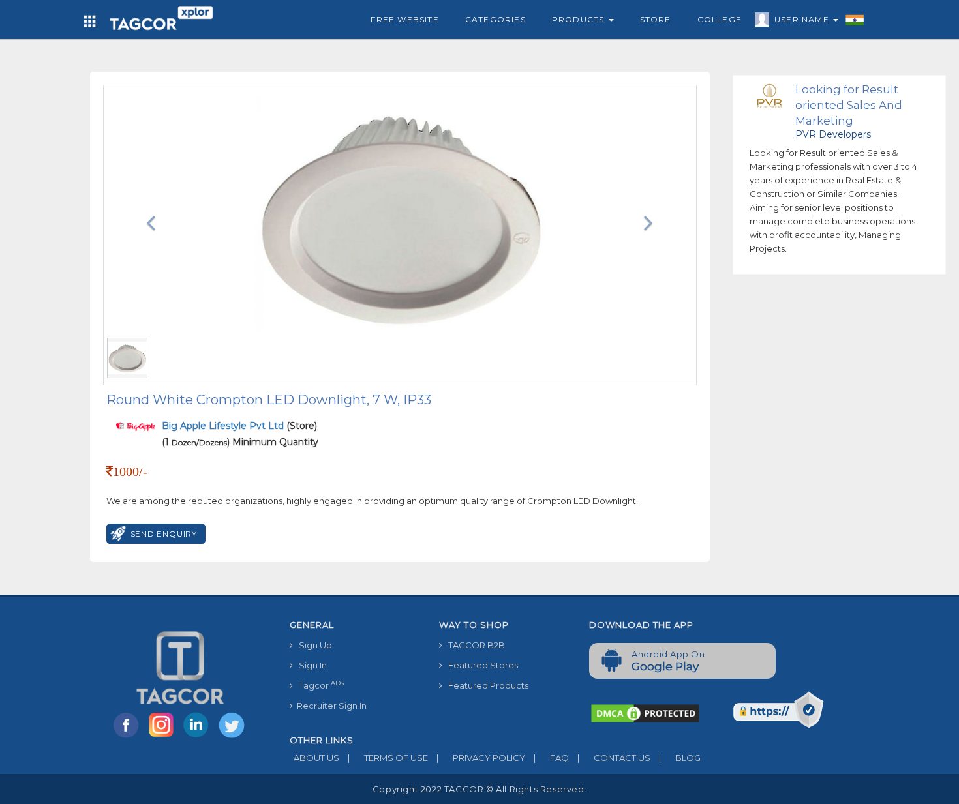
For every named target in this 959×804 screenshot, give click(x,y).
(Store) (239, 426)
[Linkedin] (199, 737)
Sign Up (312, 645)
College (719, 19)
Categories (495, 19)
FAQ (551, 757)
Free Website (404, 19)
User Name (803, 19)
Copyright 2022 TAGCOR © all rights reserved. (479, 789)
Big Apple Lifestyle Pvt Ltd (224, 426)
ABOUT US (314, 757)
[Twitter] (233, 737)
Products (579, 19)
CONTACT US (613, 757)
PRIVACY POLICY (480, 757)
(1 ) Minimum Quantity (240, 442)
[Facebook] (128, 737)
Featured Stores (480, 665)
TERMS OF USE (388, 757)
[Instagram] (163, 737)
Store (655, 19)
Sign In (310, 665)
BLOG (680, 757)
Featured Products (485, 685)
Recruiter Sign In (330, 705)
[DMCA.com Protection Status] (645, 712)
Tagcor (318, 685)
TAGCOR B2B (473, 645)
